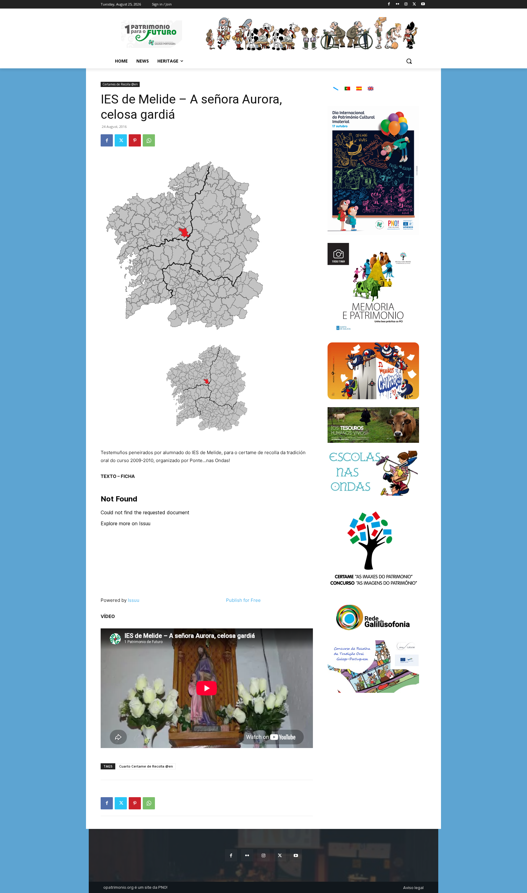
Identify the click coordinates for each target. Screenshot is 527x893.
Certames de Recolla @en (120, 84)
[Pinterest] (135, 140)
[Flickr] (397, 4)
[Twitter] (414, 4)
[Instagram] (406, 4)
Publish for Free (243, 600)
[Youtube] (422, 4)
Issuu (133, 600)
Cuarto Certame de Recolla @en (146, 766)
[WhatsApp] (149, 140)
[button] (409, 61)
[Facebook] (389, 4)
